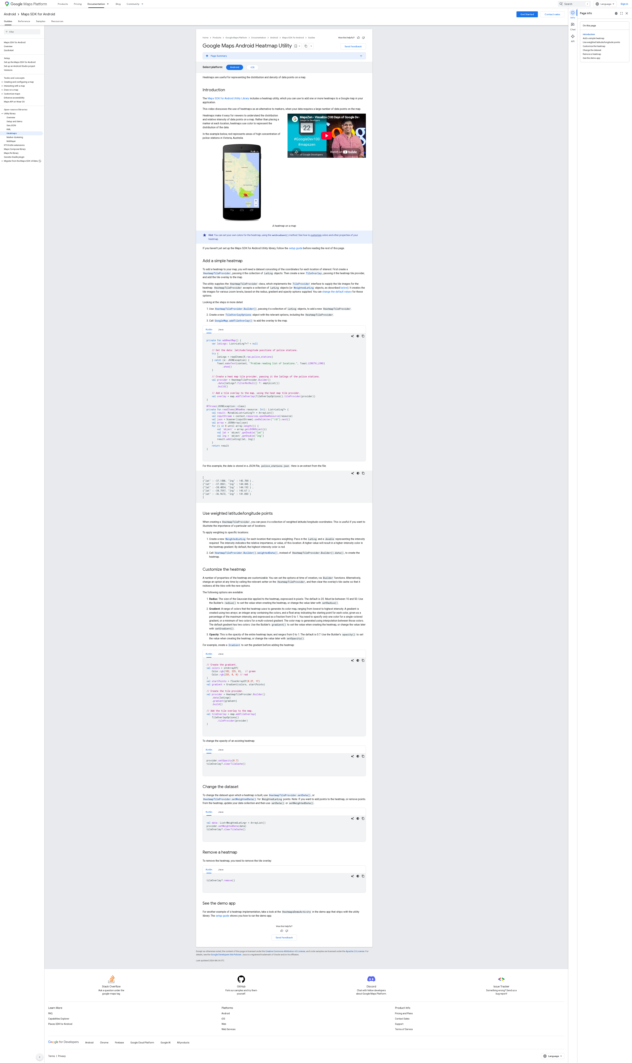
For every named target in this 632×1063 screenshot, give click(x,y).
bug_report (616, 13)
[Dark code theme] (357, 336)
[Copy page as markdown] (306, 46)
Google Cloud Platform (142, 1042)
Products (63, 3)
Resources (57, 21)
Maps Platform (35, 4)
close (627, 13)
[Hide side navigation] (39, 1057)
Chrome (104, 1042)
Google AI (166, 1042)
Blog (118, 3)
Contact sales (552, 14)
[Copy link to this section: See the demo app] (239, 904)
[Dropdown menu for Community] (143, 4)
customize (316, 235)
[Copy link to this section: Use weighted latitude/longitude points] (276, 514)
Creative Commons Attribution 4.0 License (285, 951)
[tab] (209, 329)
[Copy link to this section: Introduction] (228, 90)
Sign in (624, 4)
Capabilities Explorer (58, 1018)
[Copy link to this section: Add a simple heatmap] (246, 261)
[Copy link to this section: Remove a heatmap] (240, 853)
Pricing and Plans (404, 1013)
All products (183, 1042)
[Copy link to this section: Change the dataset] (241, 787)
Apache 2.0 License (355, 951)
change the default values (337, 291)
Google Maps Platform (236, 37)
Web (224, 1024)
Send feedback (353, 46)
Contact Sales (402, 1018)
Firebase (119, 1042)
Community (133, 3)
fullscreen (621, 13)
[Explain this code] (352, 336)
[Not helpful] (363, 37)
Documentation (96, 3)
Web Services (229, 1029)
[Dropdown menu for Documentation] (109, 4)
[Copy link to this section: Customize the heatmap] (249, 570)
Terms (51, 1056)
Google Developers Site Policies (226, 954)
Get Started (527, 14)
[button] (21, 82)
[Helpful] (358, 37)
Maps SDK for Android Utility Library (228, 98)
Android (10, 14)
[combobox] (574, 4)
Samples (40, 21)
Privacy (62, 1056)
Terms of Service (404, 1029)
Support (399, 1024)
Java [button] (220, 329)
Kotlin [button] (209, 329)
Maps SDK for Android (38, 14)
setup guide (296, 248)
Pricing (78, 3)
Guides (8, 21)
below (344, 287)
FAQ (50, 1013)
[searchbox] (22, 31)
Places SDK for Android (60, 1024)
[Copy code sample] (363, 336)
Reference (24, 21)
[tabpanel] (284, 397)
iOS (252, 67)
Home (205, 37)
